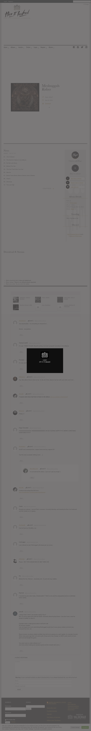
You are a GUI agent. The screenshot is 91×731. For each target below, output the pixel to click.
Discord (47, 362)
